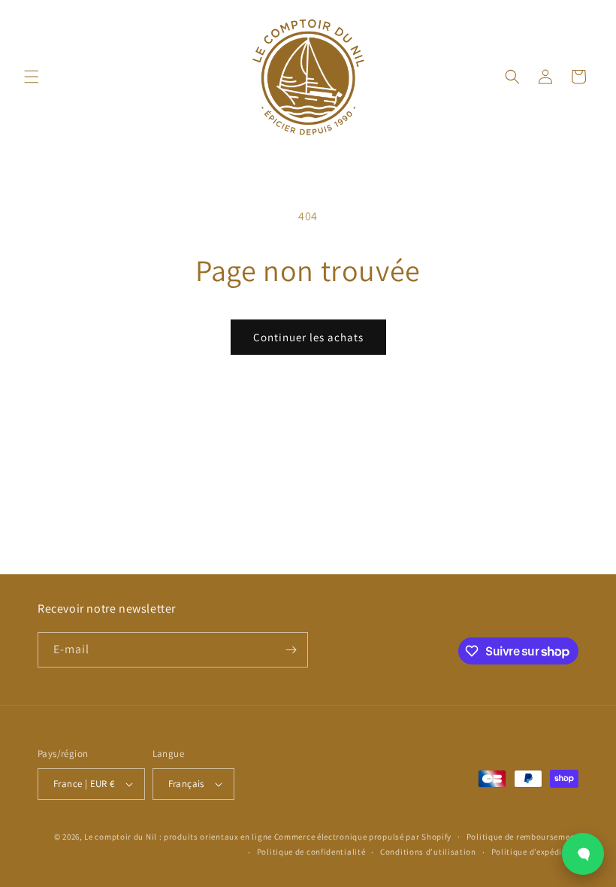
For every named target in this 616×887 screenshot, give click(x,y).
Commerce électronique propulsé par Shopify (362, 836)
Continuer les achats (308, 337)
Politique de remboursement (522, 836)
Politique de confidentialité (311, 851)
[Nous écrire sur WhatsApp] (583, 854)
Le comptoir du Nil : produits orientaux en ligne (178, 836)
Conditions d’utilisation (428, 851)
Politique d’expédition (534, 851)
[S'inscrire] (290, 650)
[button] (31, 76)
